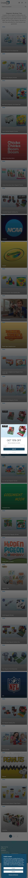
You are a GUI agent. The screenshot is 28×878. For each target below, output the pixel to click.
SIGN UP (14, 449)
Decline (13, 871)
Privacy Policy (21, 864)
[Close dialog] (26, 425)
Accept (13, 868)
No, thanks (14, 452)
